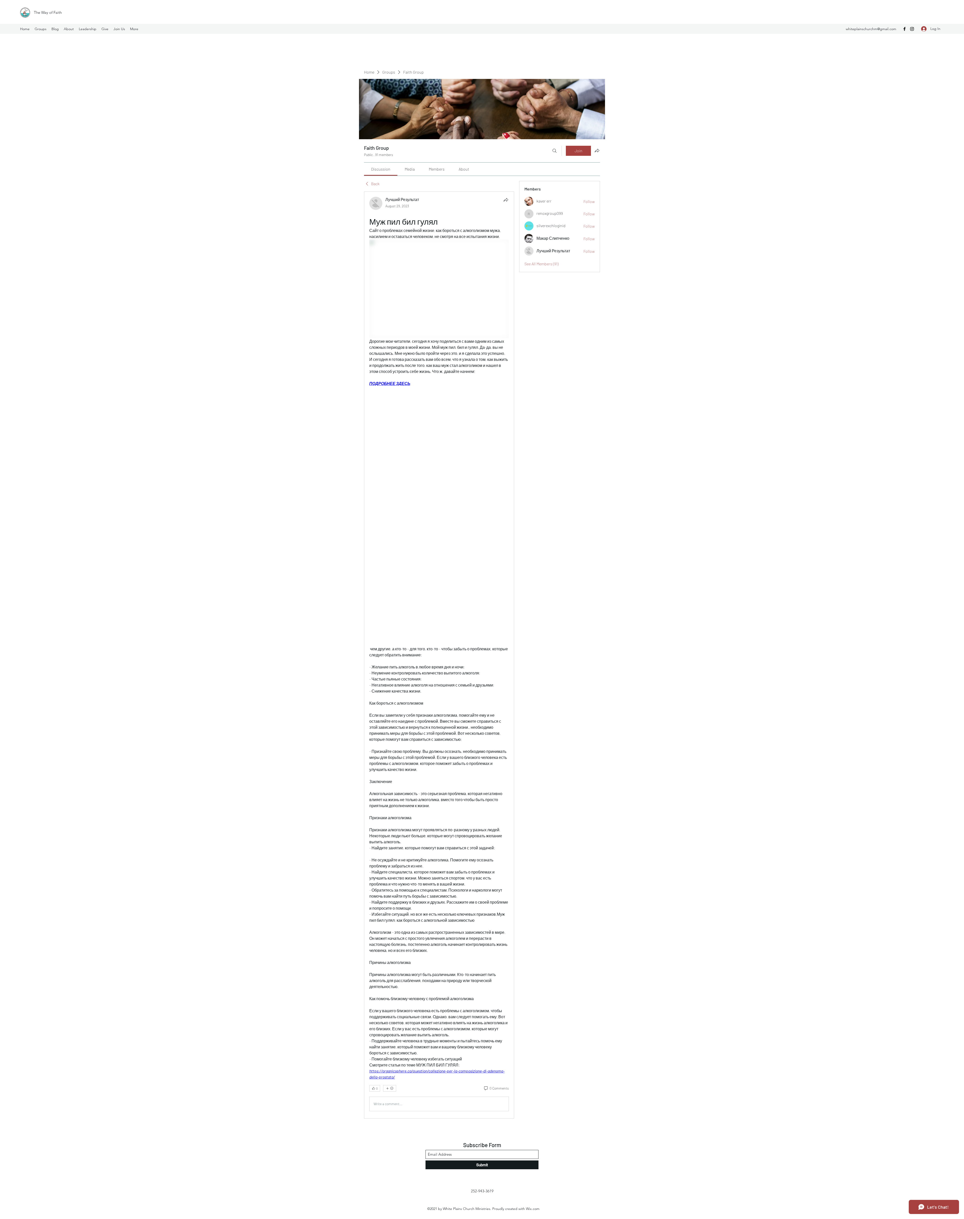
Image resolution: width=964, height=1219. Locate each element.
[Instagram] (912, 28)
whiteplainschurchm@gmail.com (871, 29)
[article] (439, 654)
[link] (380, 169)
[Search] (555, 151)
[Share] (506, 200)
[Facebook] (904, 28)
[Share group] (597, 151)
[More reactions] (389, 1088)
